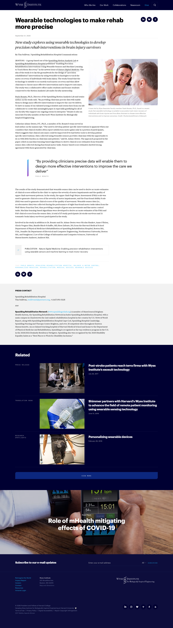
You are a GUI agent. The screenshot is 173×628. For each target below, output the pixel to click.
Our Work (104, 5)
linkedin (125, 606)
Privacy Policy (31, 610)
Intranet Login (20, 590)
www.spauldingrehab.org (59, 311)
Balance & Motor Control (86, 265)
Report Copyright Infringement (66, 610)
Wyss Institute (28, 4)
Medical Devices (65, 267)
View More (87, 476)
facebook (149, 606)
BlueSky (149, 19)
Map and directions (47, 585)
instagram (131, 606)
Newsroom (135, 5)
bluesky (137, 606)
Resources (19, 588)
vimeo (143, 606)
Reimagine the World (23, 578)
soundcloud (155, 606)
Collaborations (119, 5)
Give (147, 5)
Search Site (155, 5)
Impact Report (20, 580)
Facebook (155, 19)
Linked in (143, 19)
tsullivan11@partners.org (39, 299)
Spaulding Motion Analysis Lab (62, 60)
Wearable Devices (84, 267)
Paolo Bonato (21, 96)
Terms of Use (20, 610)
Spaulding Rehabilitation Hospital (30, 63)
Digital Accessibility (45, 610)
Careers (18, 583)
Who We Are (89, 5)
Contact (18, 585)
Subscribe (153, 563)
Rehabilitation (47, 267)
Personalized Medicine (26, 267)
